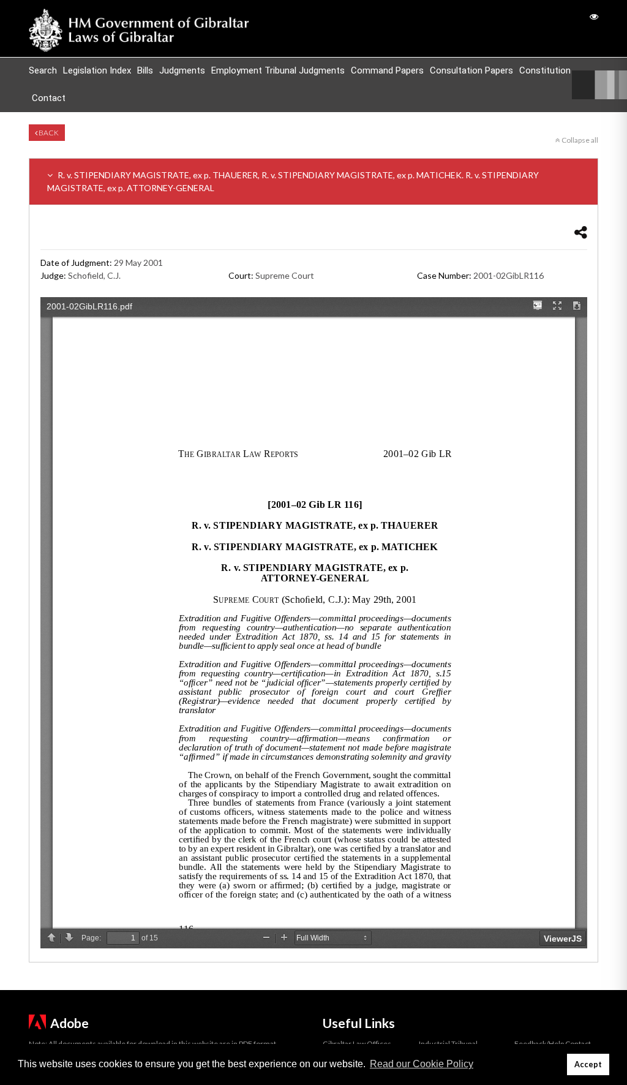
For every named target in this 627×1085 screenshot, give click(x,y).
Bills (145, 70)
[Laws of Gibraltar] (139, 28)
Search (43, 70)
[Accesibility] (594, 16)
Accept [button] (588, 1064)
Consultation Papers (471, 70)
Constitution (545, 70)
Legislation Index (97, 70)
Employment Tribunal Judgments (278, 70)
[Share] (580, 232)
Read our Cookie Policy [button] (421, 1064)
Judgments (182, 70)
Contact (49, 98)
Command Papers (387, 70)
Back (48, 132)
